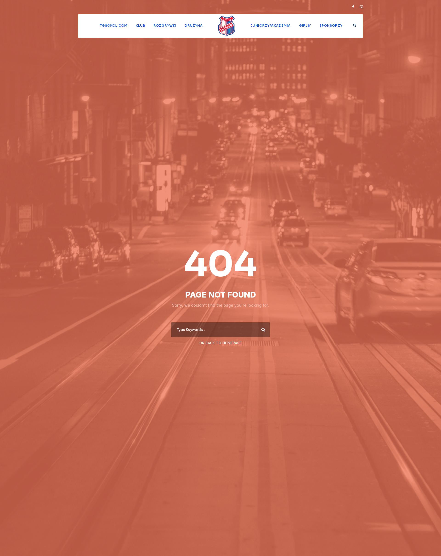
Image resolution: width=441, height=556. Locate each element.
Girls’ (305, 25)
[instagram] (361, 7)
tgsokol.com (113, 25)
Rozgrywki (164, 25)
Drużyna (194, 25)
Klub (140, 25)
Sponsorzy (330, 25)
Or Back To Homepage (220, 343)
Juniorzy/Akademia (270, 25)
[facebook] (353, 7)
